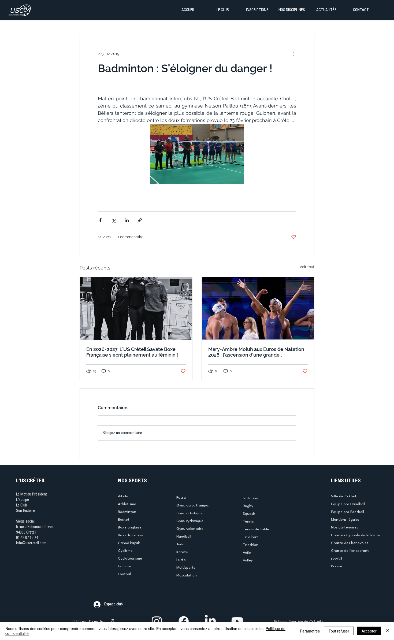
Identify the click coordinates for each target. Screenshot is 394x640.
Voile (247, 552)
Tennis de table (256, 529)
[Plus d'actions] (293, 53)
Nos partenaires (344, 527)
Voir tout (307, 267)
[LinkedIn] (210, 621)
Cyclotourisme (130, 558)
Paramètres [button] (310, 631)
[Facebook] (183, 621)
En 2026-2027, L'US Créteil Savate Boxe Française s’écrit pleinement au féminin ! (132, 352)
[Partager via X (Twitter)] (113, 220)
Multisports (185, 567)
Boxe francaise (130, 535)
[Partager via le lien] (139, 220)
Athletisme (127, 504)
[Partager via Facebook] (100, 220)
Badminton (127, 512)
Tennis (248, 521)
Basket (123, 519)
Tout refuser (339, 631)
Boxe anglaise (130, 527)
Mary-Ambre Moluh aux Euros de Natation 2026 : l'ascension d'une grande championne (256, 352)
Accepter (369, 631)
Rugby (248, 506)
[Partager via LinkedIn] (126, 220)
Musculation (186, 575)
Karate (182, 552)
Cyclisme (125, 551)
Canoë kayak (129, 543)
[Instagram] (156, 621)
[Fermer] (387, 631)
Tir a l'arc (250, 537)
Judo (180, 544)
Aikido (123, 496)
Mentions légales (345, 519)
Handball (183, 536)
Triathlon (250, 545)
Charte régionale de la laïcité (355, 535)
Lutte (181, 560)
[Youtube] (237, 621)
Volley (248, 560)
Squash (249, 514)
